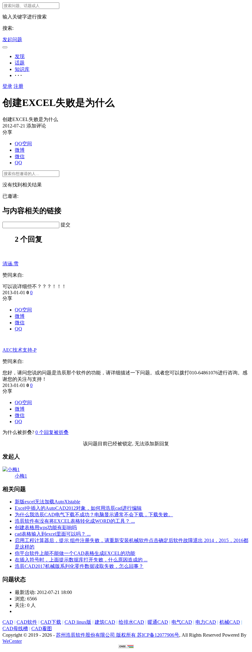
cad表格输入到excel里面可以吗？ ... (53, 534)
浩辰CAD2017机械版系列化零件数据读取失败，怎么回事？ (79, 566)
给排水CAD (131, 622)
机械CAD (229, 622)
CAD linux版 (78, 622)
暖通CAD (158, 622)
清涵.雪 (10, 263)
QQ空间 (23, 143)
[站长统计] (126, 646)
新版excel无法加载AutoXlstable (47, 501)
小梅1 (21, 475)
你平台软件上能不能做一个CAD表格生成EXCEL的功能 (75, 553)
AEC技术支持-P (19, 350)
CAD (7, 622)
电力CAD (205, 622)
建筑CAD (105, 622)
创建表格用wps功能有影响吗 (46, 527)
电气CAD (181, 622)
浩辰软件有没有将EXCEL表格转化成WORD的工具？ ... (75, 521)
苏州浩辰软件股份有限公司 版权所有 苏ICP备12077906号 (117, 635)
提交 (65, 224)
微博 (20, 150)
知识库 (22, 69)
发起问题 (12, 39)
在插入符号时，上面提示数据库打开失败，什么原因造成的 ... (81, 559)
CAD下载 (51, 622)
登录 (7, 86)
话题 (20, 62)
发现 (20, 56)
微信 (20, 156)
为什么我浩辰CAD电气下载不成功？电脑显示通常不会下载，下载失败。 (94, 514)
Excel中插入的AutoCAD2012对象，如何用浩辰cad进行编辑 (78, 508)
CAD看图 (41, 628)
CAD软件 (27, 622)
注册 (18, 86)
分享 (7, 298)
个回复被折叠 (52, 432)
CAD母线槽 (15, 628)
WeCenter (12, 641)
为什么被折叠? (18, 432)
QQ (18, 162)
